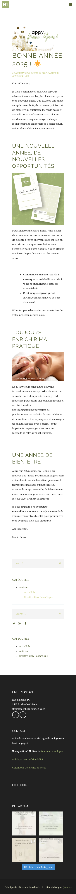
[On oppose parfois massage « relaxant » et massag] (51, 850)
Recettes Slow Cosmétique (38, 597)
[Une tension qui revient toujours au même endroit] (24, 823)
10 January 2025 (21, 72)
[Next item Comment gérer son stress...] (51, 38)
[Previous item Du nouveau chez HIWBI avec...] (25, 38)
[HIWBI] (27, 4)
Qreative (67, 887)
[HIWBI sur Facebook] (15, 714)
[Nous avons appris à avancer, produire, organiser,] (51, 823)
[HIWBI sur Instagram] (23, 714)
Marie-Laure (49, 72)
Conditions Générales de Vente (29, 767)
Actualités (29, 592)
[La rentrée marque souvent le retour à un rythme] (24, 850)
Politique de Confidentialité (27, 759)
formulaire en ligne (51, 751)
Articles (16, 76)
